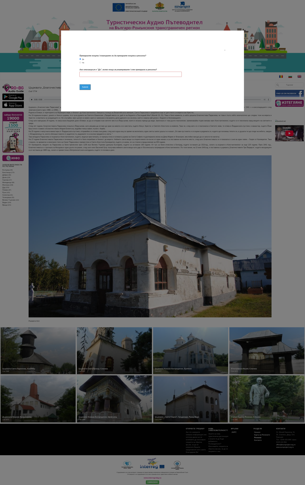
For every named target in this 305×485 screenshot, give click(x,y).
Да (83, 59)
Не (83, 63)
